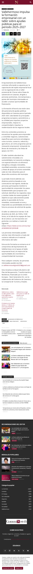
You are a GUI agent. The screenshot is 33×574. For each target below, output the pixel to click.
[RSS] (18, 550)
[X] (11, 33)
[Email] (15, 33)
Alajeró (3, 351)
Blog (13, 462)
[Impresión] (19, 33)
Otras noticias (15, 479)
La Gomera (8, 6)
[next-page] (5, 372)
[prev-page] (3, 372)
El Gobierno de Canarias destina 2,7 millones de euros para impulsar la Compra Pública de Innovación (8, 306)
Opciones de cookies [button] (8, 568)
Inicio (3, 6)
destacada (4, 359)
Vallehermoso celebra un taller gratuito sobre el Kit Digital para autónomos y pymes (8, 294)
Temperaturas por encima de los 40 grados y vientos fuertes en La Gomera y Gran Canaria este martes (17, 408)
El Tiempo (14, 471)
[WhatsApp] (7, 33)
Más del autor (23, 343)
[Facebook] (3, 33)
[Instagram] (9, 550)
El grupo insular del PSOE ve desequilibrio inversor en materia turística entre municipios (9, 332)
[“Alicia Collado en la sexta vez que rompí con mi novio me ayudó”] (6, 478)
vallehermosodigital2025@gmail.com (16, 265)
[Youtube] (28, 550)
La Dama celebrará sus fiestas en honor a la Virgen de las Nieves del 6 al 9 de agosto (20, 357)
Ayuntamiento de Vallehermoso (15, 319)
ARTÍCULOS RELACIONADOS (10, 343)
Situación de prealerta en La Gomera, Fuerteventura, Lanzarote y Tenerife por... (21, 468)
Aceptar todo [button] (19, 568)
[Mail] (14, 550)
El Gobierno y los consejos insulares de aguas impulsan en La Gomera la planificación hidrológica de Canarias (23, 333)
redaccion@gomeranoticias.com (20, 539)
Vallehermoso (10, 9)
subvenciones (23, 321)
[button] (3, 2)
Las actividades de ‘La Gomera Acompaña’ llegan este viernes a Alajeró (21, 349)
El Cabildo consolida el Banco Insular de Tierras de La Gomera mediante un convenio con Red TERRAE (17, 401)
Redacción (6, 30)
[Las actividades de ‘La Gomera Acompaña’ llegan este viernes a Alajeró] (6, 349)
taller (3, 323)
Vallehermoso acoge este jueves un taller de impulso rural (22, 293)
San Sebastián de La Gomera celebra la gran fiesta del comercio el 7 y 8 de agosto (20, 365)
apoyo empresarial (14, 321)
